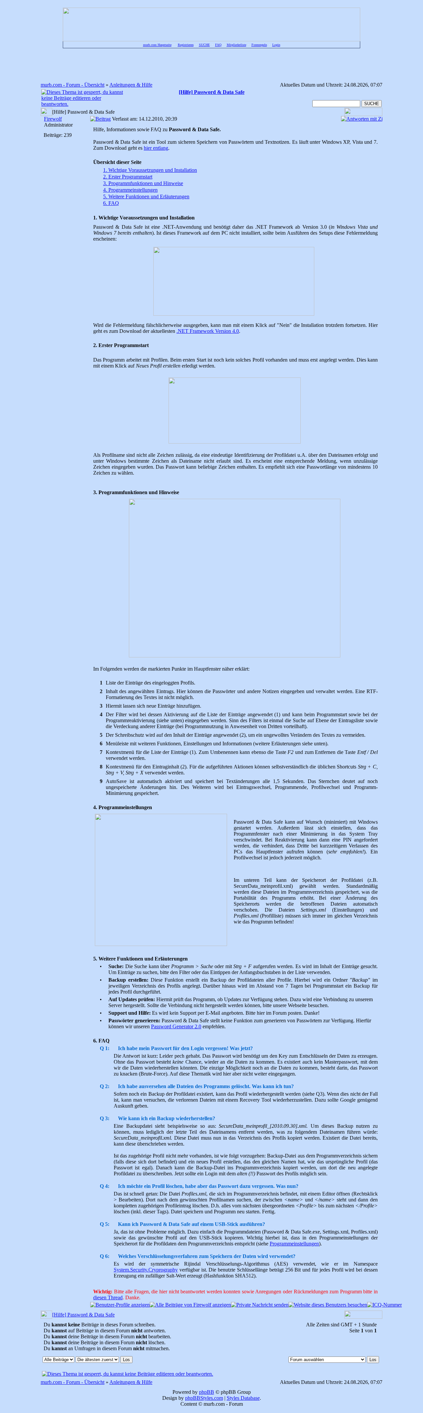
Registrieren (186, 45)
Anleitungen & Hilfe (130, 85)
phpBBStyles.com (204, 1398)
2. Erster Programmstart (127, 176)
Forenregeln (259, 45)
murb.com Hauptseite (157, 45)
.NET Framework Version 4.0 (207, 331)
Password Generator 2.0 (176, 1026)
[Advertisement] (211, 65)
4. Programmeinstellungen (130, 190)
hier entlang (156, 148)
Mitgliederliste (236, 45)
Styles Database (243, 1398)
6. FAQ (111, 203)
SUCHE (204, 45)
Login (276, 45)
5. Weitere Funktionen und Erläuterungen (146, 196)
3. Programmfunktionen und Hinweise (143, 183)
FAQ (218, 45)
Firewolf (53, 119)
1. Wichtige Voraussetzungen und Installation (150, 170)
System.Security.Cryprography (146, 1270)
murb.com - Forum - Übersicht (72, 85)
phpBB (206, 1392)
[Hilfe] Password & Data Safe (83, 1314)
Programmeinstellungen (294, 1243)
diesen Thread (108, 1297)
